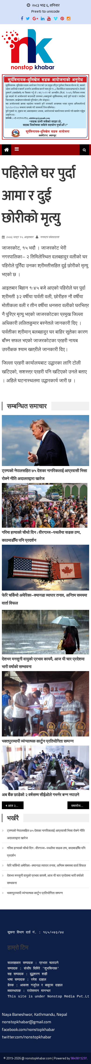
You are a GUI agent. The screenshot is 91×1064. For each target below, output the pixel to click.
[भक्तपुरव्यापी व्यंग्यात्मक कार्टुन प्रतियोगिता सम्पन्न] (45, 703)
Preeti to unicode (45, 11)
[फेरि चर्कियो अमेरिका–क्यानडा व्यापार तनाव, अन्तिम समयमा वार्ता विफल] (45, 568)
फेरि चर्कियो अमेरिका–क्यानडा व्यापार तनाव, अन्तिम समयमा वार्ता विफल (46, 865)
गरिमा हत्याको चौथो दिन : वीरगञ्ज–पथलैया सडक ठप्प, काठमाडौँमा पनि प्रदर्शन (46, 851)
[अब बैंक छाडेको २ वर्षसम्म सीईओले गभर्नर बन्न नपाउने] (45, 768)
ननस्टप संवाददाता (49, 237)
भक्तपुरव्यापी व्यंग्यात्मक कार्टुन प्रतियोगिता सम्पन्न (38, 741)
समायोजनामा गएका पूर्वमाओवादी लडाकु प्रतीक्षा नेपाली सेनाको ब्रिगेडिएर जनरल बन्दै (80, 805)
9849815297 (78, 1058)
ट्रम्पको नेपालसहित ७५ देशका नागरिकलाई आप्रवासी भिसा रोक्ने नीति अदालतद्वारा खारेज (46, 834)
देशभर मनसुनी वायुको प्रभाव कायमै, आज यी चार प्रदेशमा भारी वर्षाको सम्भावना (45, 879)
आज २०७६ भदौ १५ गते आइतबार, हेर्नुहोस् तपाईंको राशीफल (16, 805)
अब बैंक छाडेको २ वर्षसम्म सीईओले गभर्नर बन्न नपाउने (40, 794)
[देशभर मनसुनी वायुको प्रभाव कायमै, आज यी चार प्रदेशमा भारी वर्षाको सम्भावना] (45, 632)
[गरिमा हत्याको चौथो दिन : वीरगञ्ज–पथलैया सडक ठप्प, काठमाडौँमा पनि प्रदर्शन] (45, 505)
